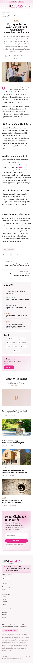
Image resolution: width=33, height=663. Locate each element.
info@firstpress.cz (11, 630)
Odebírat (9, 367)
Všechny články (15, 385)
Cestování (23, 346)
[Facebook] (3, 578)
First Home (5, 617)
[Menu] (3, 6)
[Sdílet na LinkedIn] (17, 254)
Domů (3, 12)
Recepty (16, 350)
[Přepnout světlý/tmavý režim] (29, 6)
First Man (4, 612)
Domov (8, 12)
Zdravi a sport (11, 342)
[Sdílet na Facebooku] (9, 254)
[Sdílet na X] (13, 254)
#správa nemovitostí (8, 249)
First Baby (4, 614)
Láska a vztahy (22, 342)
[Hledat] (25, 6)
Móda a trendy (13, 338)
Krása (22, 338)
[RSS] (7, 578)
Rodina (16, 346)
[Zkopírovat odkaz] (21, 254)
